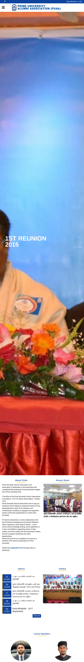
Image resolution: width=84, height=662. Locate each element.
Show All (37, 616)
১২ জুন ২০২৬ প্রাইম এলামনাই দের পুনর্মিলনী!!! (23, 577)
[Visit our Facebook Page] (5, 2)
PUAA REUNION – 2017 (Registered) (22, 610)
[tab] (80, 238)
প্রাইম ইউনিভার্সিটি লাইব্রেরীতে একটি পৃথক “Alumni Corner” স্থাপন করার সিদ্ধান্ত (26, 585)
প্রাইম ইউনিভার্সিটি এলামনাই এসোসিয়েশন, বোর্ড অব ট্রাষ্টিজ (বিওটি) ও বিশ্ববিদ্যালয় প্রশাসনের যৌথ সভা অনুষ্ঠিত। (25, 594)
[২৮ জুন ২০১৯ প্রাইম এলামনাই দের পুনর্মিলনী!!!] (63, 498)
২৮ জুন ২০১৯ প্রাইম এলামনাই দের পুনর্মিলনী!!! (58, 514)
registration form (16, 548)
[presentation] (45, 501)
